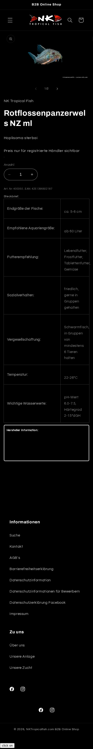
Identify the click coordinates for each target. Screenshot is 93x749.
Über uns (17, 645)
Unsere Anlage (22, 656)
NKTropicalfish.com (40, 729)
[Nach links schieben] (36, 88)
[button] (10, 20)
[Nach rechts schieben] (57, 88)
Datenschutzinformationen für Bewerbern (45, 591)
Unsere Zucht (21, 668)
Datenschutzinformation (30, 580)
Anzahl (9, 164)
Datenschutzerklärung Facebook (38, 602)
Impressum (19, 614)
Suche (15, 535)
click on (7, 745)
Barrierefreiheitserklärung (31, 569)
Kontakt (16, 546)
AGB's (15, 558)
